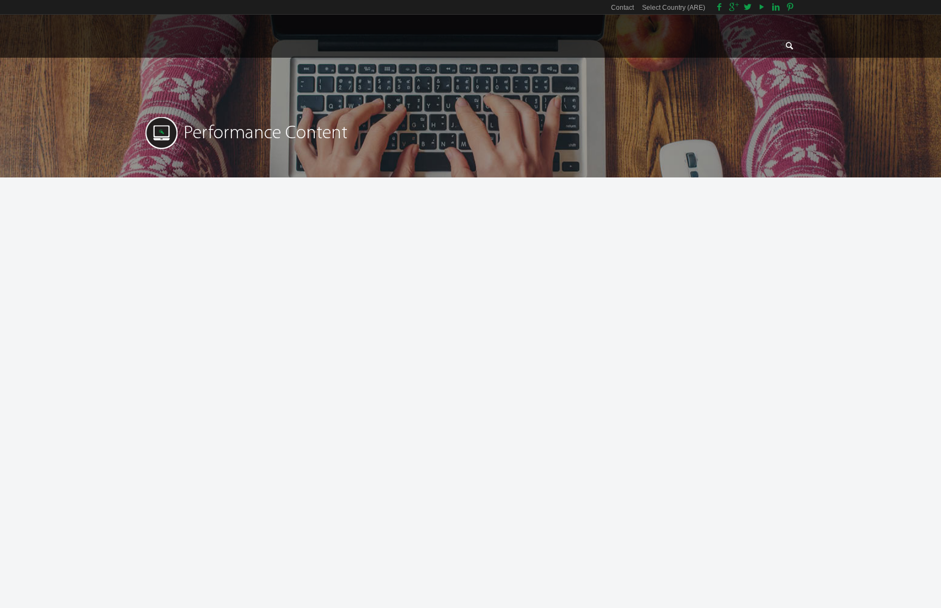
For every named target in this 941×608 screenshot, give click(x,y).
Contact (622, 7)
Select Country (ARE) (673, 7)
